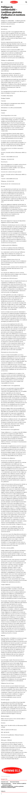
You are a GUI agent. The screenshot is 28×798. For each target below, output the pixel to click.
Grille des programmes (6, 783)
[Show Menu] (1, 2)
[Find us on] (1, 794)
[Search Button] (26, 2)
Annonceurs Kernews (14, 781)
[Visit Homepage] (14, 2)
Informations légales (7, 785)
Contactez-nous (4, 781)
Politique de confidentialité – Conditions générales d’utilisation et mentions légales (12, 787)
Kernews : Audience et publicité (19, 783)
